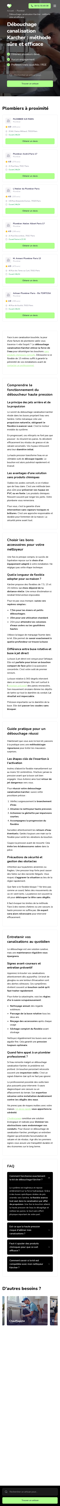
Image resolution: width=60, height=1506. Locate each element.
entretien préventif (17, 685)
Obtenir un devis (30, 141)
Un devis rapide (23, 1109)
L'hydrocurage (14, 1118)
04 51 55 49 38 (41, 5)
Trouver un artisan (30, 83)
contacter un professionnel (20, 365)
